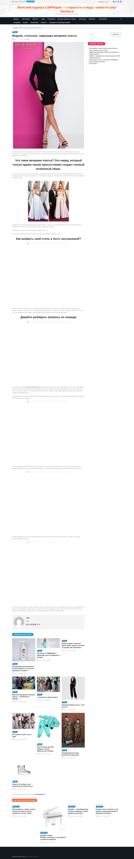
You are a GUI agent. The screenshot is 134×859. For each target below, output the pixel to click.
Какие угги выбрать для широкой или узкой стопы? (22, 785)
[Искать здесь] (121, 19)
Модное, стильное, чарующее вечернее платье (30, 27)
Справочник (34, 22)
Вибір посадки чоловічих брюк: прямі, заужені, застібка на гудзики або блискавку (73, 645)
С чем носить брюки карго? (47, 697)
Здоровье (92, 19)
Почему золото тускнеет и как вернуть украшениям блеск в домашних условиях (107, 811)
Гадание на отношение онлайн (59, 22)
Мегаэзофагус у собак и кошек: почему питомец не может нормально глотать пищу (23, 811)
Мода (43, 19)
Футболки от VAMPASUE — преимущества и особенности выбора (48, 655)
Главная (15, 27)
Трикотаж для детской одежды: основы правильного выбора (45, 749)
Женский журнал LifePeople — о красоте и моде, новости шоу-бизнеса (67, 9)
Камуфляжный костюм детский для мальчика (70, 754)
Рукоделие (16, 22)
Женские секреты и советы (67, 19)
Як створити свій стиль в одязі (22, 735)
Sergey (44, 842)
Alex (16, 39)
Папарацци (82, 19)
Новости (44, 22)
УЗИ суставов (93, 63)
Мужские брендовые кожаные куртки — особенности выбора (23, 696)
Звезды (16, 19)
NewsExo (28, 856)
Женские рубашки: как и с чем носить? (73, 706)
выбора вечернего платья (32, 387)
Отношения (51, 19)
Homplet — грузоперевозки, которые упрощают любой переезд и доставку (78, 811)
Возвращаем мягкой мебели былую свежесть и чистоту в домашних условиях (23, 668)
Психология (103, 19)
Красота (35, 19)
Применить (116, 34)
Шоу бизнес (26, 19)
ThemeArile (35, 856)
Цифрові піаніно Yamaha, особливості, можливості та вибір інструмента (53, 837)
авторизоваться (40, 794)
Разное (25, 22)
